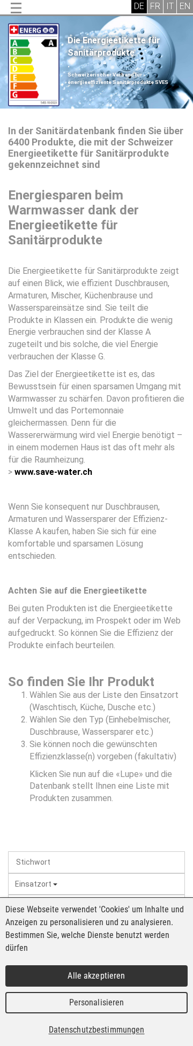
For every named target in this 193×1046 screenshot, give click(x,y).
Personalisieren (96, 1002)
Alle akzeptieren (96, 976)
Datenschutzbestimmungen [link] (97, 1030)
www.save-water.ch (53, 472)
